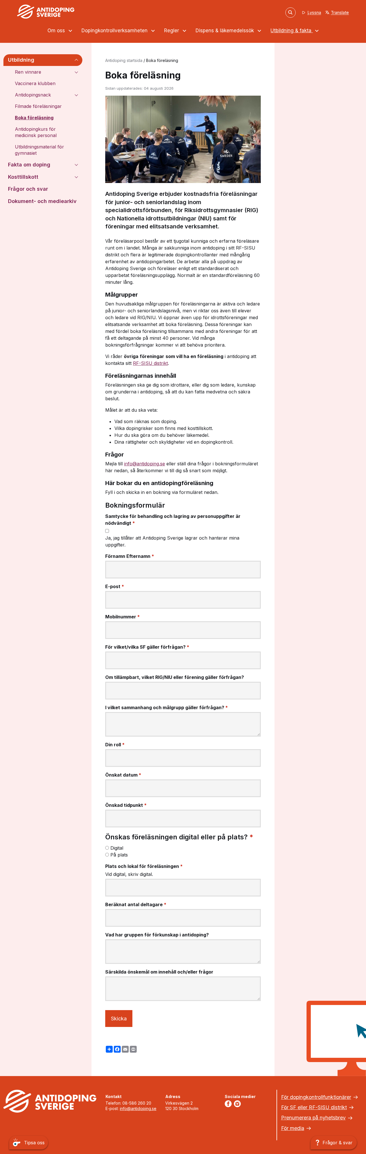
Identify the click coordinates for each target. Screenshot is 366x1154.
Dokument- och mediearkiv (42, 201)
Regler (172, 30)
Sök (290, 12)
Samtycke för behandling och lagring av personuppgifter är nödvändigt (172, 519)
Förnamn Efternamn (129, 556)
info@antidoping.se (144, 464)
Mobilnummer (122, 617)
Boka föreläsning (34, 117)
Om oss (56, 30)
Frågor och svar (28, 189)
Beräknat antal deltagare (135, 904)
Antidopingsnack (33, 95)
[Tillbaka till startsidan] (45, 12)
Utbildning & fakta (291, 30)
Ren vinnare (28, 72)
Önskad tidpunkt (126, 805)
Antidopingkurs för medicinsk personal (36, 132)
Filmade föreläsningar (38, 106)
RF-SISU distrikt (150, 363)
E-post (114, 586)
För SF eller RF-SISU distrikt (314, 1107)
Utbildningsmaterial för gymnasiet (39, 150)
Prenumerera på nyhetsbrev (313, 1118)
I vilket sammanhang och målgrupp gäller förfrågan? (166, 707)
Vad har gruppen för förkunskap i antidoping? (157, 935)
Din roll (115, 744)
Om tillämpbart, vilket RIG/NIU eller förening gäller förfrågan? (174, 677)
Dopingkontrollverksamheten (115, 30)
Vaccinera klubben (35, 83)
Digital (116, 848)
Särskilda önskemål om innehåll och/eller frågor (159, 972)
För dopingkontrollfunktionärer (316, 1097)
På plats (119, 855)
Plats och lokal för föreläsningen (144, 866)
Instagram (238, 1103)
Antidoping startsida (123, 60)
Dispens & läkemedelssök (225, 30)
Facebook (229, 1103)
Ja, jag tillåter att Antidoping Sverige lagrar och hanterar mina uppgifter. (172, 541)
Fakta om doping (29, 165)
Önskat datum (123, 775)
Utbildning (21, 60)
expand (76, 60)
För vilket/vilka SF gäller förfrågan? (147, 647)
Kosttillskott (23, 177)
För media (292, 1128)
